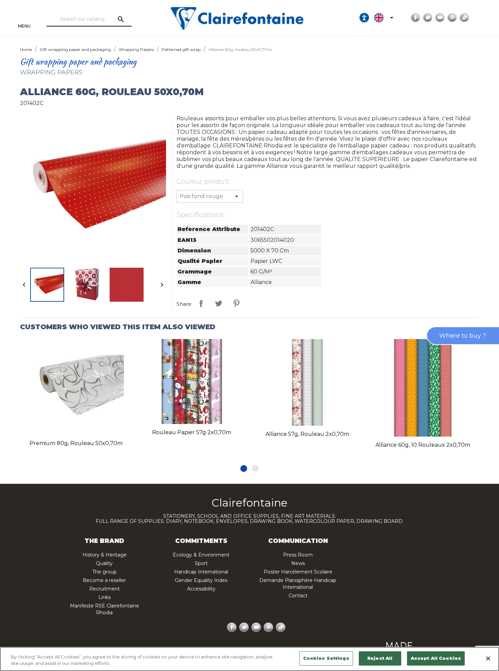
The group (104, 572)
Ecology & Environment (201, 555)
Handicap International (201, 572)
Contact (298, 596)
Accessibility (201, 589)
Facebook (415, 17)
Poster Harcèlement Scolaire (298, 572)
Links (104, 597)
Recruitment (104, 589)
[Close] (488, 658)
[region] (249, 659)
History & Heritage (104, 555)
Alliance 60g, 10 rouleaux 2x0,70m (422, 445)
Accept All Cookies (436, 658)
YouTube (440, 17)
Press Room (298, 555)
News (298, 563)
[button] (244, 468)
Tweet (218, 303)
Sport (201, 563)
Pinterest (452, 17)
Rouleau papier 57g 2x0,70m (191, 432)
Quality (104, 563)
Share (201, 303)
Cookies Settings (326, 658)
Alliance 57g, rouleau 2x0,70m (307, 434)
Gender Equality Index (201, 580)
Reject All (379, 658)
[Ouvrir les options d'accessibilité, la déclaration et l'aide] (364, 17)
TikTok (464, 17)
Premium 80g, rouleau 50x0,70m (76, 443)
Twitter (427, 17)
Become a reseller (104, 580)
